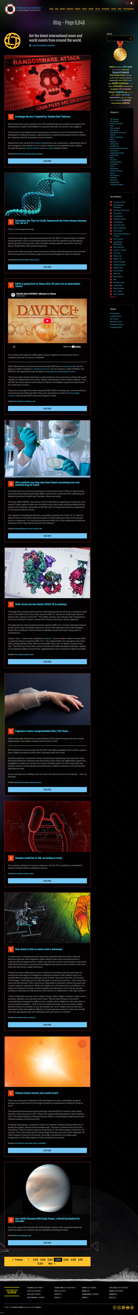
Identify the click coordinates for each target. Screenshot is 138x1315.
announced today (68, 366)
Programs (70, 9)
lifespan (112, 92)
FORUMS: (84, 1297)
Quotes (113, 9)
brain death (112, 78)
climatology (28, 401)
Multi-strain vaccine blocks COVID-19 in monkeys (41, 604)
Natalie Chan (118, 268)
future (125, 80)
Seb (114, 280)
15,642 (40, 1264)
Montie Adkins (118, 288)
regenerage (125, 95)
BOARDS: (111, 1291)
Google (109, 84)
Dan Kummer (118, 239)
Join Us (97, 9)
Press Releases (128, 9)
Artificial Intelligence (117, 70)
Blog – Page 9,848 (69, 23)
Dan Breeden (118, 216)
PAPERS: (56, 1297)
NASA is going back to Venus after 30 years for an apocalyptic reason (47, 285)
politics (113, 95)
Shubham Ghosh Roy (121, 210)
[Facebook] (114, 1307)
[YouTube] (127, 1307)
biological (24, 1235)
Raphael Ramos (119, 265)
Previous (19, 1260)
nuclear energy (28, 1143)
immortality (118, 86)
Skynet (112, 135)
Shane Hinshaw (119, 262)
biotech (125, 72)
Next (50, 1264)
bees (112, 157)
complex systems (116, 184)
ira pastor (114, 89)
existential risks (113, 80)
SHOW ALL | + (113, 297)
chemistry (114, 180)
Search (130, 38)
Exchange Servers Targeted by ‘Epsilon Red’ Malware (43, 117)
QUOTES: (111, 1297)
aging (111, 67)
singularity (129, 98)
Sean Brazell (118, 271)
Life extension (125, 89)
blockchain (129, 75)
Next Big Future (116, 322)
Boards (62, 9)
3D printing (114, 119)
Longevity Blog (115, 316)
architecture (114, 146)
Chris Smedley (118, 294)
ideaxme (111, 86)
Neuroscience (130, 92)
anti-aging (127, 67)
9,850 (73, 1260)
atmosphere (51, 371)
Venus (46, 369)
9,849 (66, 1260)
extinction (120, 80)
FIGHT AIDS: (30, 1294)
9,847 (50, 1260)
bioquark (116, 72)
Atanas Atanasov (18, 401)
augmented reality (117, 153)
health (40, 528)
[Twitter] (119, 1307)
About (51, 9)
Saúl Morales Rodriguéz (118, 206)
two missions (35, 369)
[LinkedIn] (123, 1307)
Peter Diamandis (116, 124)
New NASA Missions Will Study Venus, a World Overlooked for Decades (47, 1220)
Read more (47, 161)
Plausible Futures (116, 324)
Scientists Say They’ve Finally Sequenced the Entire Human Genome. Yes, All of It (51, 222)
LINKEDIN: (84, 1287)
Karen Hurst (117, 231)
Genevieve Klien (18, 154)
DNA (112, 126)
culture (127, 78)
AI (115, 67)
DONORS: (84, 1291)
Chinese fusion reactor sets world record (36, 1093)
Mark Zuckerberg (116, 137)
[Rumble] (132, 1307)
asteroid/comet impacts (119, 148)
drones (26, 1017)
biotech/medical (29, 259)
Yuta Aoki (117, 253)
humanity (131, 84)
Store (120, 9)
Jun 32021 (11, 117)
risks (126, 97)
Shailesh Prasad (119, 219)
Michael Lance (118, 282)
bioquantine (125, 70)
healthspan (124, 83)
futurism (36, 259)
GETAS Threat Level (12, 1292)
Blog (56, 9)
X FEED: (29, 1291)
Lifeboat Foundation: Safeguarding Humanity (22, 9)
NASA (125, 92)
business (113, 178)
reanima (118, 95)
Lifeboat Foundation (18, 1307)
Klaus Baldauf (118, 247)
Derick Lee (117, 256)
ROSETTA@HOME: (32, 1297)
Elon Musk (114, 130)
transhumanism (116, 103)
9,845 (35, 1260)
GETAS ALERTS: (113, 1287)
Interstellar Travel (128, 86)
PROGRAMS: (112, 1294)
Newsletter (106, 9)
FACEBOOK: (30, 1287)
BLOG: (56, 1291)
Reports (77, 9)
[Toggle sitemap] (127, 3)
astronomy (114, 151)
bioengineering (115, 162)
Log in (34, 45)
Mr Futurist (114, 319)
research (122, 98)
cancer (117, 78)
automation (114, 155)
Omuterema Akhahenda (20, 528)
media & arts (37, 782)
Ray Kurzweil (115, 128)
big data (113, 160)
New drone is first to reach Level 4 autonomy (38, 949)
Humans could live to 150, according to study (38, 858)
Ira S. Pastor (118, 291)
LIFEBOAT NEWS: (59, 1287)
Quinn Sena (117, 213)
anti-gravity (114, 144)
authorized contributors (47, 45)
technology (126, 100)
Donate (91, 9)
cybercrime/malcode (30, 154)
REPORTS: (57, 1294)
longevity (120, 92)
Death (131, 78)
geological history (67, 371)
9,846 (42, 1260)
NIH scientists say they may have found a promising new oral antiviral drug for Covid (47, 483)
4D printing (114, 121)
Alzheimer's (119, 67)
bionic (112, 166)
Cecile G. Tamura (119, 250)
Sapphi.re (38, 1307)
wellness (126, 103)
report (50, 148)
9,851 (80, 1260)
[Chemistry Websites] (120, 51)
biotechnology (115, 75)
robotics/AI (32, 1017)
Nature (48, 638)
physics (35, 1143)
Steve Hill (116, 274)
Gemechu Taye (119, 225)
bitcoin (122, 75)
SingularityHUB (116, 327)
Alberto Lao (17, 1235)
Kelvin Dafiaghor (119, 228)
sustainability (42, 1143)
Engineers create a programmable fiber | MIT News (41, 731)
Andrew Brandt (32, 148)
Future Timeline (18, 654)
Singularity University (118, 133)
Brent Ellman (118, 276)
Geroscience (114, 313)
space (33, 401)
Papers (84, 9)
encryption (40, 154)
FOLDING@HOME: (86, 1294)
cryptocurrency (122, 78)
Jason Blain (117, 285)
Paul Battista (118, 222)
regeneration (114, 97)
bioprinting (114, 169)
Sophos (38, 143)
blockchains (114, 175)
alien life (113, 142)
